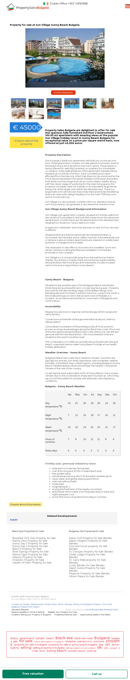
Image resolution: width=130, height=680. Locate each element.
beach (50, 638)
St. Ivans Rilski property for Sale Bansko (87, 561)
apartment (27, 638)
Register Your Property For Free (62, 612)
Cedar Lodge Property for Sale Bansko (87, 556)
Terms (60, 604)
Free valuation (33, 673)
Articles (26, 604)
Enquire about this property (26, 142)
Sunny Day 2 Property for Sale (30, 546)
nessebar (70, 641)
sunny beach (57, 650)
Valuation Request (20, 609)
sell (107, 644)
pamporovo (85, 641)
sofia (106, 648)
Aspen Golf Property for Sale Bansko (91, 538)
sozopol (113, 648)
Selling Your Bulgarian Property (87, 604)
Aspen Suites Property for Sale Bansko (87, 569)
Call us (97, 674)
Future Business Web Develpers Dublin (101, 610)
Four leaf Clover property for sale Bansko (88, 547)
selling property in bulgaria (48, 647)
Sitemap (68, 604)
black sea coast (83, 638)
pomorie (99, 641)
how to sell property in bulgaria (48, 641)
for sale (25, 641)
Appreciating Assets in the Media (95, 614)
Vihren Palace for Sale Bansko (87, 576)
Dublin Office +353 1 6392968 (69, 3)
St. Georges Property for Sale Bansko (91, 551)
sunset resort (76, 650)
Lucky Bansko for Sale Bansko (87, 565)
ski (99, 647)
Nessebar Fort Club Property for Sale (34, 538)
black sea (64, 638)
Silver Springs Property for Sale (30, 551)
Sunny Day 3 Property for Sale (30, 543)
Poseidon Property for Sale (28, 559)
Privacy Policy (51, 604)
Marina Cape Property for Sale (30, 554)
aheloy (14, 638)
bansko (40, 638)
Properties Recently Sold (66, 614)
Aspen (14, 519)
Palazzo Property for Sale (27, 557)
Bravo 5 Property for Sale (27, 548)
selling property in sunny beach (81, 648)
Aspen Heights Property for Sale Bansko (88, 542)
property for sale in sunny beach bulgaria (73, 644)
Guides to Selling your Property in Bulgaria (31, 614)
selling (26, 647)
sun (42, 650)
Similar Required (63, 92)
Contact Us (17, 604)
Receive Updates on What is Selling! (28, 612)
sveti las (91, 650)
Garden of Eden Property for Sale (32, 562)
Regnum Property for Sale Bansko (90, 573)
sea (101, 644)
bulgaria (102, 638)
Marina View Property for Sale (29, 540)
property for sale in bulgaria (30, 644)
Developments (37, 604)
